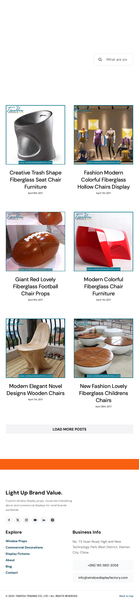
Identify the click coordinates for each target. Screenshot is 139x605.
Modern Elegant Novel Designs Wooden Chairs (35, 389)
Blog (9, 566)
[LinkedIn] (43, 520)
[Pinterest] (52, 520)
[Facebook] (9, 520)
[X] (17, 520)
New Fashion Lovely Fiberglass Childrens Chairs (103, 393)
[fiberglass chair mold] (35, 135)
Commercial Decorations (24, 547)
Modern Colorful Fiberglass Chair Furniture (103, 286)
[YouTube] (35, 520)
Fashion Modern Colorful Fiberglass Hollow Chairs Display (103, 179)
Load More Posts (69, 429)
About (10, 560)
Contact (12, 573)
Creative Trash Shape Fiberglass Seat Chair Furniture (35, 179)
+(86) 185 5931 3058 (103, 565)
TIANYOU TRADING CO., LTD (32, 596)
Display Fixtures (18, 554)
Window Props (16, 541)
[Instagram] (26, 520)
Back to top (126, 596)
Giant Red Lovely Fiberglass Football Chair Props (35, 286)
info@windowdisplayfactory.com (103, 577)
